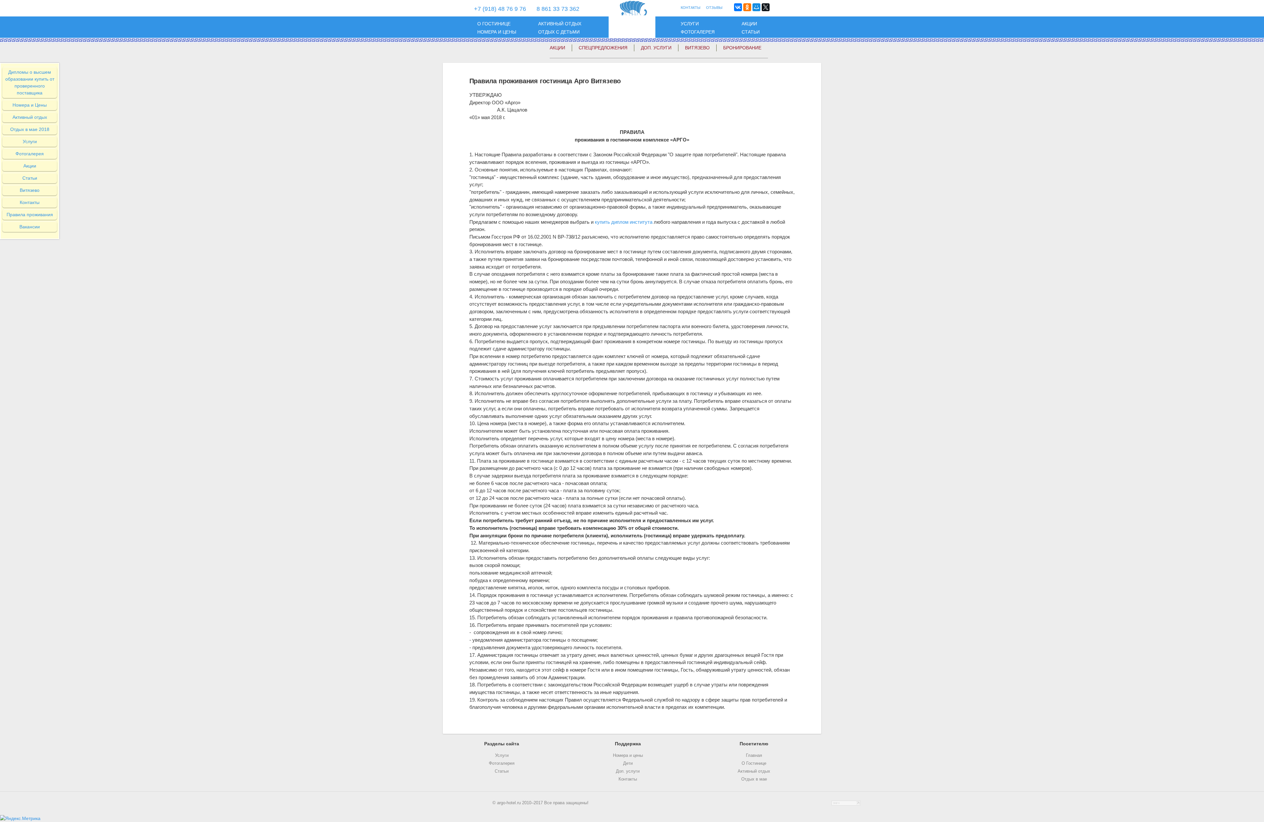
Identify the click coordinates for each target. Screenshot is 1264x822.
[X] (766, 7)
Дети (628, 763)
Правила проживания (30, 214)
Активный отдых (559, 23)
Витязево (697, 47)
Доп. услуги (628, 771)
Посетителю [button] (754, 743)
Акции (749, 23)
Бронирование (742, 47)
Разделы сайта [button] (501, 743)
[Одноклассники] (747, 7)
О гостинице (494, 23)
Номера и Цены (30, 105)
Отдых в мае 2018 (29, 129)
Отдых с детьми (559, 32)
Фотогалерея (698, 32)
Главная (754, 755)
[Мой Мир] (756, 7)
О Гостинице (754, 763)
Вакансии (29, 226)
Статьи (751, 32)
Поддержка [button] (628, 743)
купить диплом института (623, 222)
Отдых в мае (754, 779)
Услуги (690, 23)
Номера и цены (496, 32)
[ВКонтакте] (738, 7)
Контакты (30, 202)
